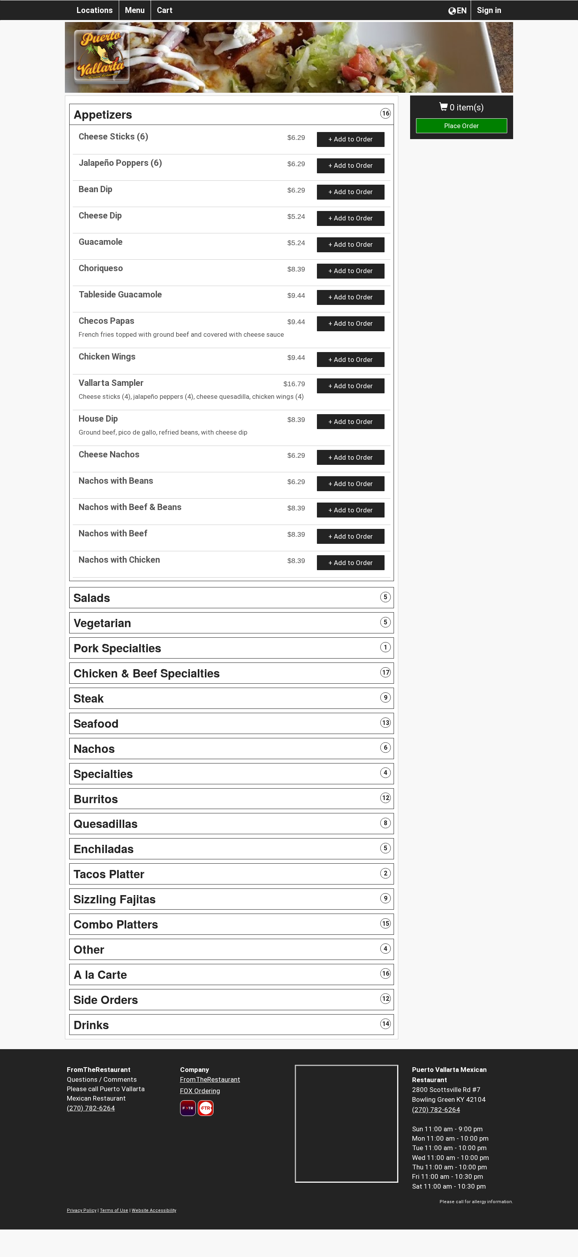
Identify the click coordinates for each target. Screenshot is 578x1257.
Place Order (461, 126)
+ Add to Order (350, 139)
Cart (165, 10)
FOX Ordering (200, 1091)
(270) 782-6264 (91, 1108)
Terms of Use (114, 1210)
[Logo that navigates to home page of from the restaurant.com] (188, 1108)
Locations (95, 10)
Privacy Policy (81, 1210)
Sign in (489, 10)
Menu (135, 10)
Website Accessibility (154, 1210)
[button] (231, 114)
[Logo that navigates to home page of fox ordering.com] (205, 1108)
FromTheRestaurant (210, 1079)
